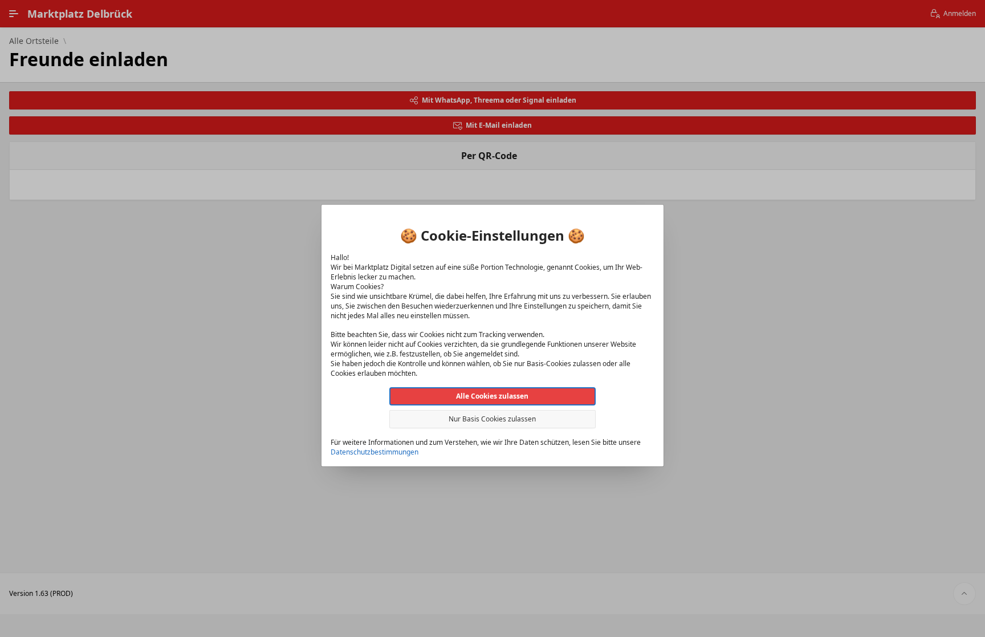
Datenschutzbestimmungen (374, 451)
